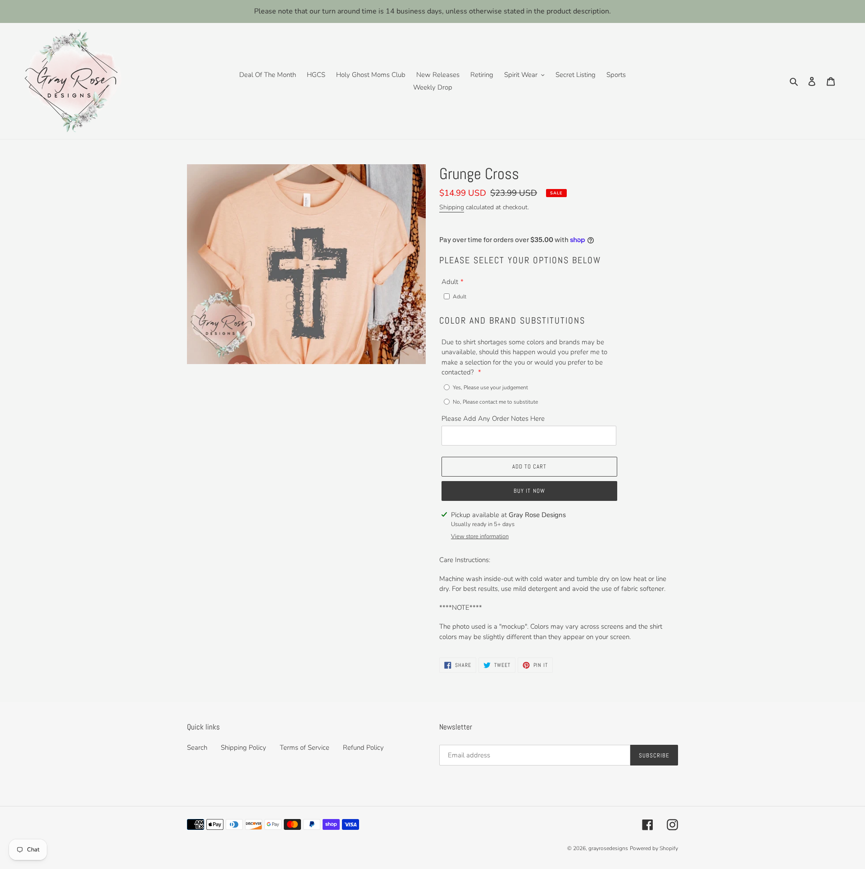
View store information (480, 536)
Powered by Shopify (654, 848)
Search (197, 747)
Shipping (451, 207)
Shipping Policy (243, 747)
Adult (450, 281)
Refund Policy (363, 747)
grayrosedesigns (608, 848)
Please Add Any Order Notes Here (493, 418)
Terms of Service (304, 747)
